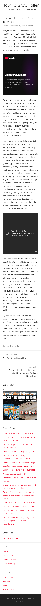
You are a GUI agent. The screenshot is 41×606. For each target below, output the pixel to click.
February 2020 (9, 582)
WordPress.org (9, 564)
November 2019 (9, 589)
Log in (5, 552)
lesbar (30, 26)
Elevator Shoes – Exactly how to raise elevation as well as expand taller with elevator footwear (18, 495)
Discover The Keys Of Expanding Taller (19, 452)
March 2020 (8, 577)
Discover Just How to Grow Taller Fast (19, 470)
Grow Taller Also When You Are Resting (19, 502)
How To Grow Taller (20, 5)
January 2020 (8, 585)
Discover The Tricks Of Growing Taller (18, 506)
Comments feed (9, 560)
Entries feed (8, 556)
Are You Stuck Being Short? (14, 474)
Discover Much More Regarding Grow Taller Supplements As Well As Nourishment (18, 520)
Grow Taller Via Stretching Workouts (18, 433)
